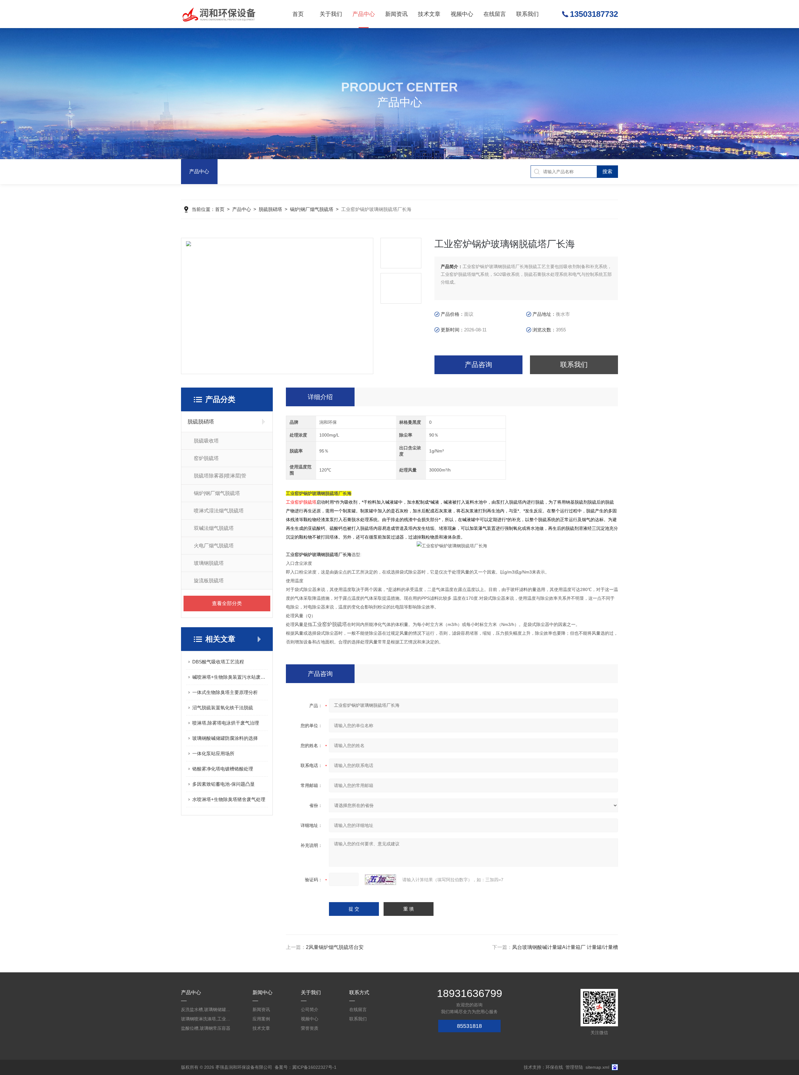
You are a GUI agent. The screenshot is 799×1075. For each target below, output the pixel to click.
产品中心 (363, 14)
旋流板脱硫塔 (209, 580)
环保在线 (554, 1067)
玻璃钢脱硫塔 (209, 563)
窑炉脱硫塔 (206, 458)
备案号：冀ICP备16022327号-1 (305, 1067)
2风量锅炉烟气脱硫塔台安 (335, 947)
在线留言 (494, 14)
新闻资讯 (396, 14)
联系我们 (527, 14)
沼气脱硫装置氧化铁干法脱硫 (222, 707)
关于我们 (331, 14)
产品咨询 (478, 365)
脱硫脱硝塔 (270, 209)
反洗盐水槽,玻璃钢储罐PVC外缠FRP (206, 1009)
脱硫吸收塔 (206, 440)
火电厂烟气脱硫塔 (214, 545)
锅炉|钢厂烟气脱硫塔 (311, 209)
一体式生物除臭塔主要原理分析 (225, 692)
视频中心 (462, 14)
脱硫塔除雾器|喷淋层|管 (220, 475)
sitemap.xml (597, 1067)
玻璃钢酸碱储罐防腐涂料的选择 (225, 738)
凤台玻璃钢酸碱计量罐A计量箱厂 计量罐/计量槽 (565, 947)
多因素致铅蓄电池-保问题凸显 (223, 784)
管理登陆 (574, 1067)
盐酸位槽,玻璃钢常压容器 (205, 1028)
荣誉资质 (309, 1028)
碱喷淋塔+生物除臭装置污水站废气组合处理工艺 (230, 677)
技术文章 (429, 14)
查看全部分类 (227, 603)
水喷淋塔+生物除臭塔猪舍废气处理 (228, 799)
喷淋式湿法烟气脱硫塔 (219, 510)
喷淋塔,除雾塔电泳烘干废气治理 (225, 723)
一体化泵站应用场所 (213, 753)
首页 (298, 14)
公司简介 (309, 1009)
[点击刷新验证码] (380, 879)
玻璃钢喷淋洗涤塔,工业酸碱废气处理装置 (206, 1018)
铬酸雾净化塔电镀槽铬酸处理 (222, 768)
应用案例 (261, 1018)
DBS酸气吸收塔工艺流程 (218, 661)
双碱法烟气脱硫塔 (214, 528)
